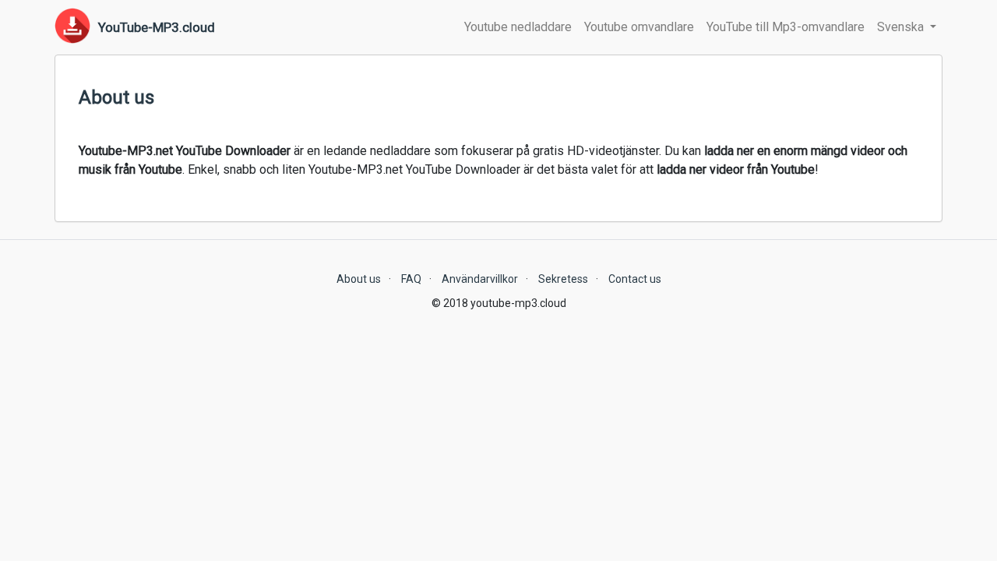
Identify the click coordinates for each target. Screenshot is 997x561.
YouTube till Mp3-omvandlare (785, 26)
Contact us (634, 279)
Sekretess (563, 279)
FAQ (411, 279)
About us (358, 279)
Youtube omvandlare (639, 26)
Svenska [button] (902, 26)
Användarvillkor (480, 279)
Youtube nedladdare (518, 26)
